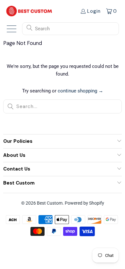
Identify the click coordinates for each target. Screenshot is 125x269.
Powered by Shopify (84, 203)
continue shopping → (80, 91)
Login (94, 11)
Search (42, 29)
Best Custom (50, 203)
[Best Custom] (29, 11)
